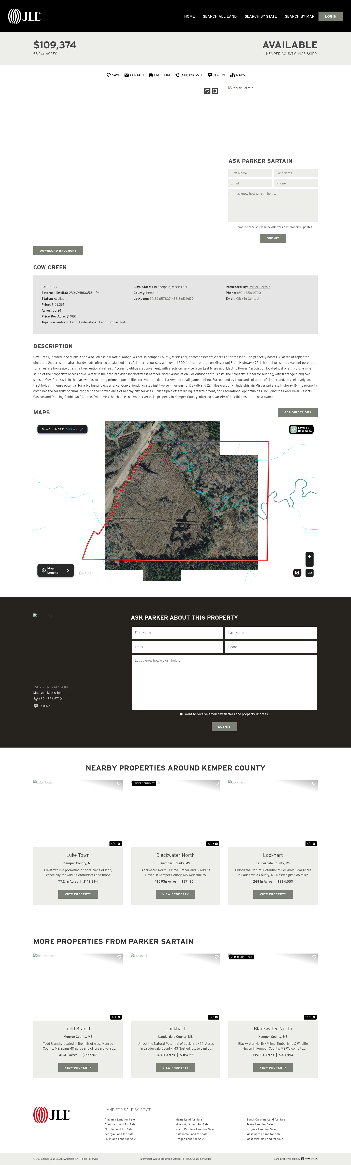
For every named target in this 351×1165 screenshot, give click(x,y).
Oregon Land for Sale (190, 1139)
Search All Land (220, 16)
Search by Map (299, 16)
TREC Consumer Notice (198, 1158)
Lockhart (273, 855)
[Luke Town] (78, 813)
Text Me (45, 706)
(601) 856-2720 (249, 293)
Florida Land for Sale (118, 1129)
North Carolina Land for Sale (195, 1129)
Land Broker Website (285, 1158)
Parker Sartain (259, 287)
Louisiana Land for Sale (120, 1139)
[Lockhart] (273, 813)
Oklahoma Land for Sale (191, 1134)
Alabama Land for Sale (119, 1119)
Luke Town (78, 855)
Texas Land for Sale (260, 1124)
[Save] (207, 91)
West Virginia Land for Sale (265, 1139)
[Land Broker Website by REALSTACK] (309, 1158)
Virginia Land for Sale (261, 1129)
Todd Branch (78, 1029)
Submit (273, 238)
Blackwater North (175, 855)
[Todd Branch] (78, 987)
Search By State (261, 16)
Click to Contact (247, 299)
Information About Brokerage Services (161, 1158)
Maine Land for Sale (189, 1119)
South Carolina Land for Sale (266, 1119)
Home (189, 16)
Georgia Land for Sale (118, 1134)
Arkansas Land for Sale (119, 1124)
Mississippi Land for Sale (192, 1124)
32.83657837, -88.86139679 (172, 299)
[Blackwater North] (175, 813)
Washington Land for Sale (264, 1134)
